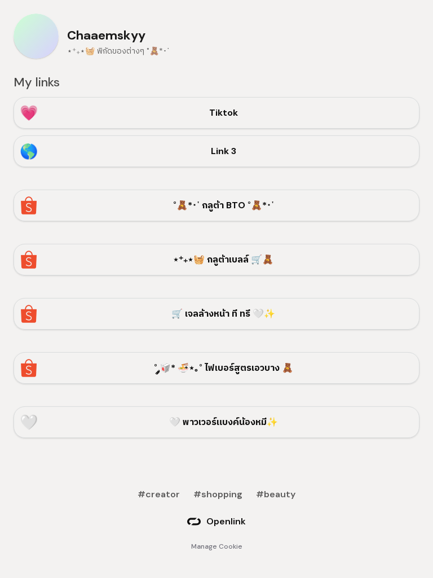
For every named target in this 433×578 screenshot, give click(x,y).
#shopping (217, 494)
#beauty (275, 494)
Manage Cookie (216, 546)
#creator (159, 494)
